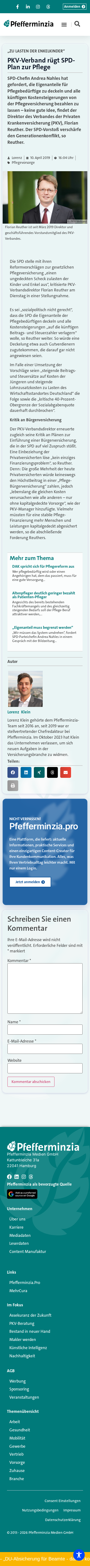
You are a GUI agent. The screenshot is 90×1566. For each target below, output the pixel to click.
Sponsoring (19, 1389)
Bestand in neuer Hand (29, 1331)
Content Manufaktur (27, 1251)
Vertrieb (16, 1454)
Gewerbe (17, 1446)
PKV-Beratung (21, 1323)
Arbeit (14, 1421)
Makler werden (22, 1339)
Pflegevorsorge (23, 162)
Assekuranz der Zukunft (30, 1315)
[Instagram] (23, 1176)
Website (14, 1060)
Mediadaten (20, 1235)
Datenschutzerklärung (63, 1519)
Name (14, 1022)
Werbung (17, 1381)
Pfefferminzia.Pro (24, 1282)
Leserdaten (19, 1243)
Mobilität (17, 1438)
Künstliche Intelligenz (28, 1347)
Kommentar (19, 961)
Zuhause (17, 1470)
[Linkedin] (16, 1176)
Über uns (17, 1219)
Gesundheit (19, 1430)
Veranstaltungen (24, 1397)
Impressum (72, 1510)
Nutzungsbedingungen (40, 1510)
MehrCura (18, 1290)
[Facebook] (9, 1176)
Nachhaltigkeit (22, 1355)
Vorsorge (17, 1462)
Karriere (16, 1227)
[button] (64, 24)
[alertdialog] (45, 1559)
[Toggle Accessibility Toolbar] (79, 1555)
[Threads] (31, 1176)
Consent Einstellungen (63, 1500)
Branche (16, 1478)
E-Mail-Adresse (21, 1041)
